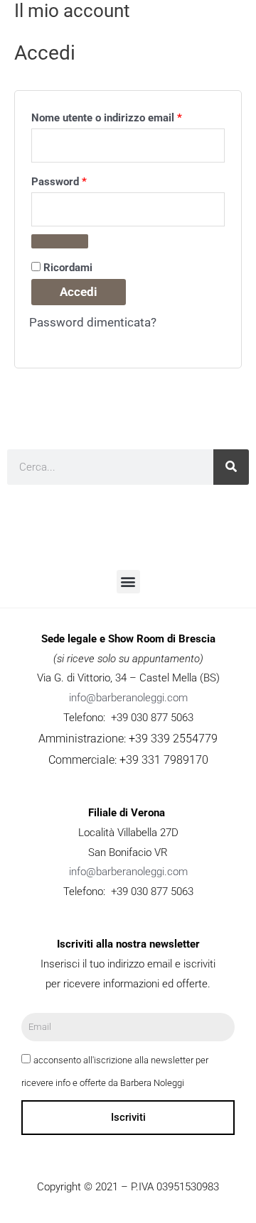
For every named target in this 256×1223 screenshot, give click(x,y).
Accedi (78, 292)
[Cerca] (231, 467)
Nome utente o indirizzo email (128, 115)
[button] (128, 581)
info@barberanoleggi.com (128, 697)
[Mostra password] (59, 241)
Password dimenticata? (92, 322)
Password (81, 179)
